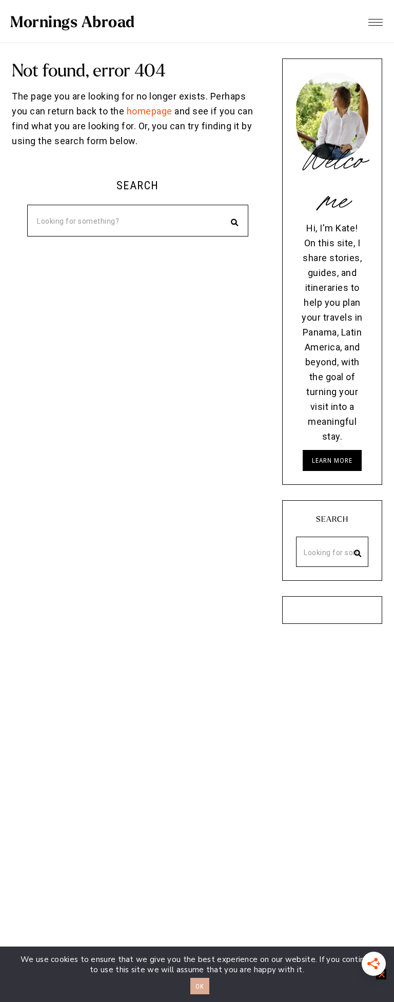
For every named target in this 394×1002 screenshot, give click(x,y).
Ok (199, 986)
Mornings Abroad (72, 22)
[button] (375, 19)
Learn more (332, 460)
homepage (149, 111)
